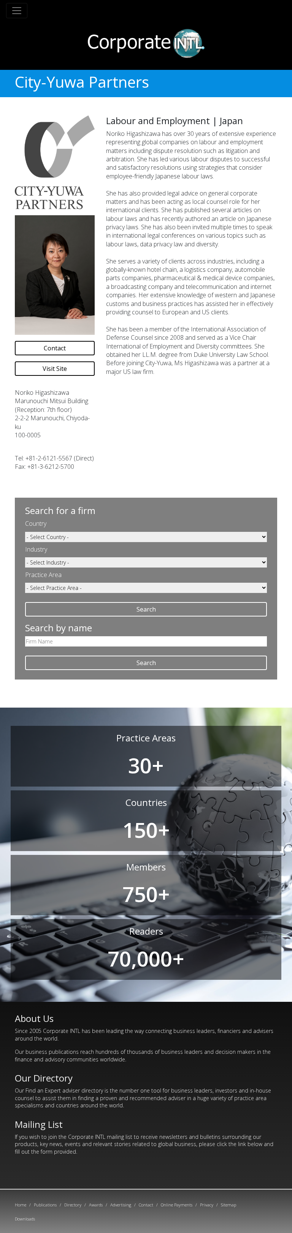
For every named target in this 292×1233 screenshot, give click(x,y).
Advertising (120, 1205)
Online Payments (176, 1205)
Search (146, 609)
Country (35, 523)
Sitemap (228, 1205)
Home (20, 1205)
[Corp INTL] (146, 42)
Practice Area (43, 575)
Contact (55, 348)
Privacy (206, 1205)
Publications (45, 1205)
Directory (72, 1205)
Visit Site (55, 368)
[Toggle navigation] (16, 10)
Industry (36, 549)
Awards (96, 1205)
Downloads (25, 1219)
